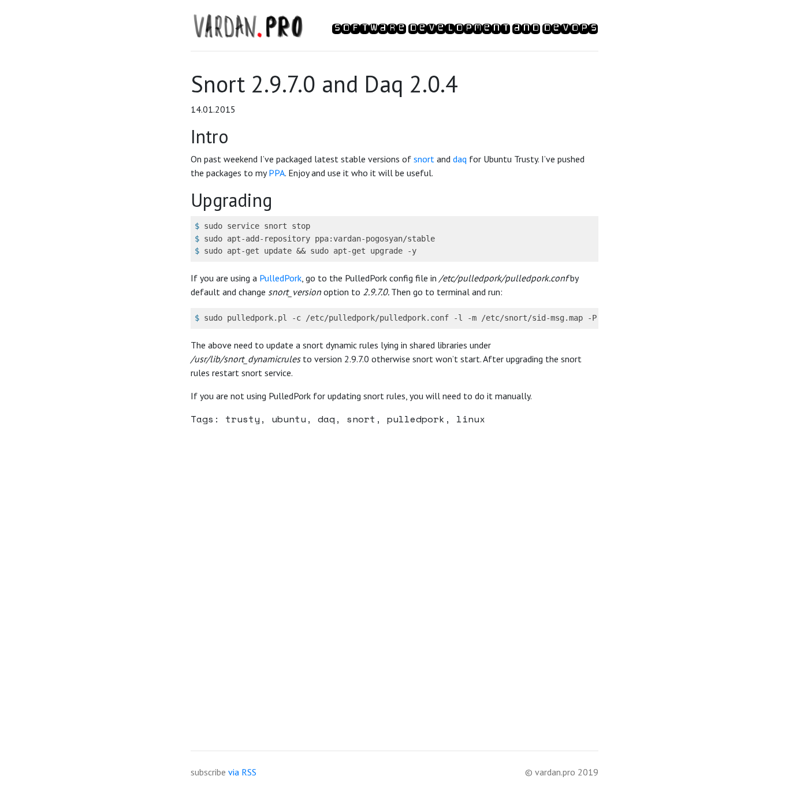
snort (424, 159)
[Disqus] (394, 579)
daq (460, 159)
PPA (277, 173)
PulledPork (280, 278)
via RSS (242, 772)
